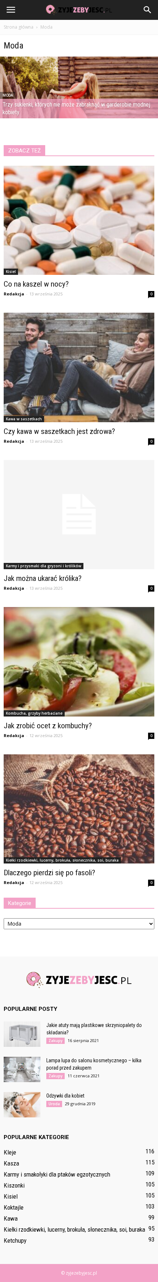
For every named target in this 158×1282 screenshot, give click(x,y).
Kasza (11, 1163)
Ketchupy (15, 1240)
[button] (147, 10)
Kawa (11, 1218)
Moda (8, 95)
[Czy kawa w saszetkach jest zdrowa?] (79, 367)
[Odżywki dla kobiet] (22, 1104)
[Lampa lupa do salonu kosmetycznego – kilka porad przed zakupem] (22, 1069)
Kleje (10, 1152)
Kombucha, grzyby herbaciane (34, 713)
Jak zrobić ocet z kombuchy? (48, 725)
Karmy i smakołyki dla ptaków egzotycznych (57, 1174)
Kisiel (11, 271)
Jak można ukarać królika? (43, 578)
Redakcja (14, 294)
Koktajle (14, 1207)
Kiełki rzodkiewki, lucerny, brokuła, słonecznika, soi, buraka (62, 860)
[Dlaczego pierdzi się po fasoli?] (79, 808)
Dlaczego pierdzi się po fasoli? (49, 872)
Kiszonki (14, 1185)
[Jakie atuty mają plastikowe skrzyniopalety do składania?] (22, 1034)
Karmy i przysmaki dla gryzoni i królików (43, 565)
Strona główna (18, 27)
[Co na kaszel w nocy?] (79, 220)
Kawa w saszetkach (24, 418)
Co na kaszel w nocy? (36, 284)
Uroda (54, 1103)
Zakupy (55, 1040)
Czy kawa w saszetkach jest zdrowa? (59, 431)
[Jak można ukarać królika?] (79, 514)
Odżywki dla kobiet (65, 1096)
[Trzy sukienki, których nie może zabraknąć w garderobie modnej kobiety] (79, 105)
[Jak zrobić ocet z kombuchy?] (79, 661)
